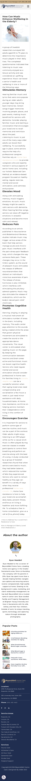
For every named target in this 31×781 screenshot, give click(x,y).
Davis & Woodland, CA (9, 739)
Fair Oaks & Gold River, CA (10, 732)
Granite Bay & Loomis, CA (10, 724)
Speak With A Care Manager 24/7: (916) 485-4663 (15, 1)
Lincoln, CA (5, 719)
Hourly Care (5, 748)
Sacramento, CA (6, 737)
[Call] (16, 556)
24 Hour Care (6, 753)
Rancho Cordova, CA (8, 734)
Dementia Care (6, 755)
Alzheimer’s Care (7, 750)
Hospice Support (7, 761)
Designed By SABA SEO (18, 770)
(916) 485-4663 (12, 702)
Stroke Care (5, 758)
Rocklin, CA (5, 722)
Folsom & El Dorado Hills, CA (11, 727)
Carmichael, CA (6, 729)
